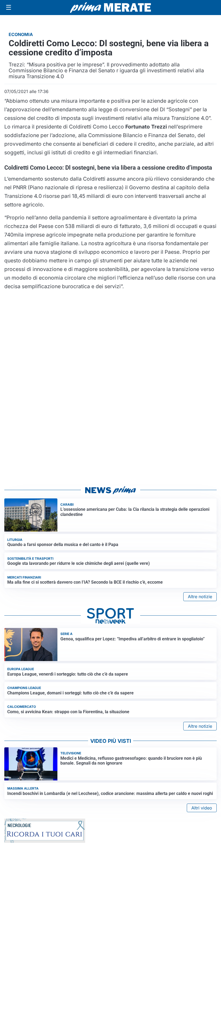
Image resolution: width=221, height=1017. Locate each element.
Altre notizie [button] (200, 596)
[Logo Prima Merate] (110, 7)
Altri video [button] (201, 808)
